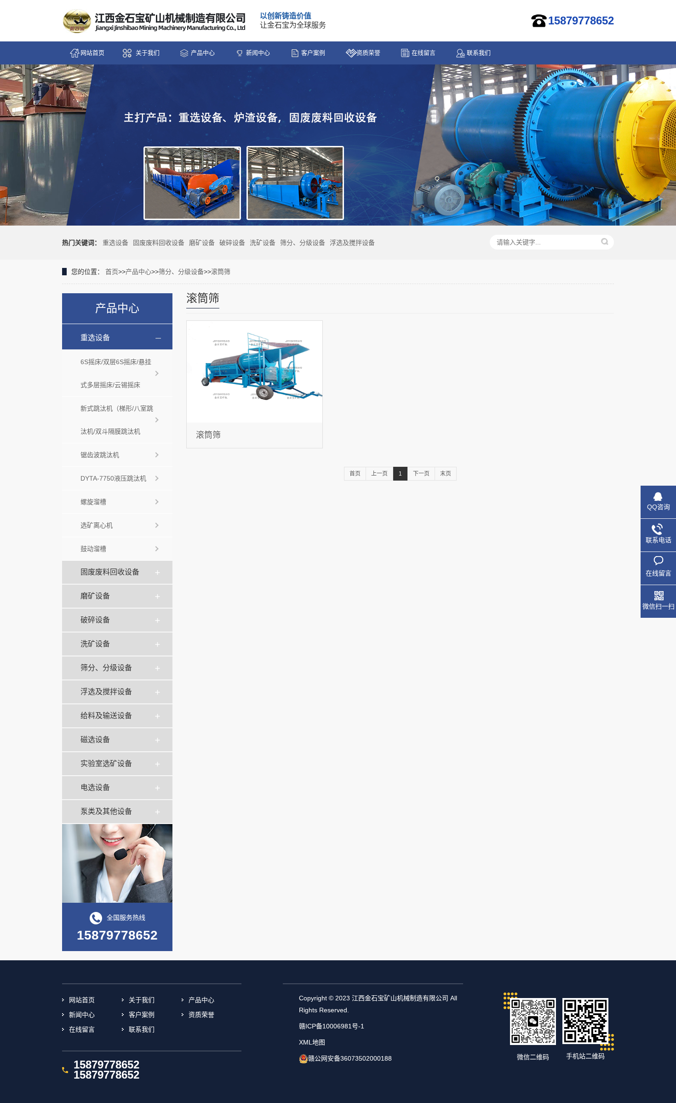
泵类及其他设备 (106, 811)
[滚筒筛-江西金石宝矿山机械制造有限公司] (155, 21)
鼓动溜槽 (93, 548)
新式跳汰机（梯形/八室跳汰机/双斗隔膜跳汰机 (116, 420)
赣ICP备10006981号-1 (331, 1026)
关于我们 (148, 52)
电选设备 (95, 787)
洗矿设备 (262, 242)
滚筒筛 (220, 271)
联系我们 (479, 52)
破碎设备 (232, 242)
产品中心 (203, 52)
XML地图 (312, 1042)
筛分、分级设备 (302, 242)
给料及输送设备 (106, 716)
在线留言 (423, 52)
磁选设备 (95, 739)
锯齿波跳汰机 (99, 455)
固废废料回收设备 (158, 242)
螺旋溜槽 (93, 501)
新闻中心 (258, 52)
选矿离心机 (96, 525)
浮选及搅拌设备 (352, 242)
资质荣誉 (368, 52)
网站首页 (92, 52)
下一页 (421, 473)
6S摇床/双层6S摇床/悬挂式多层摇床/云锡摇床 (115, 373)
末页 (445, 473)
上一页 (379, 473)
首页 (111, 271)
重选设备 (115, 242)
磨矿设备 (202, 242)
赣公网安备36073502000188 (350, 1058)
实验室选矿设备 (106, 763)
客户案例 (313, 52)
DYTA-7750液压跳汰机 (113, 478)
